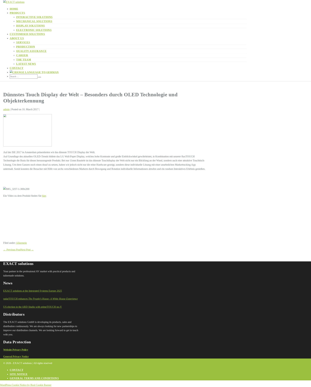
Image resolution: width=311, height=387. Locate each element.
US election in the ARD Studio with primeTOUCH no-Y (32, 306)
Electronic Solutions (34, 30)
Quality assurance (31, 51)
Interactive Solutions (34, 17)
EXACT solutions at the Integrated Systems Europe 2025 (32, 290)
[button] (128, 76)
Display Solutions (30, 25)
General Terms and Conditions (34, 378)
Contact (16, 68)
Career (22, 55)
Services (23, 42)
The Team (23, 59)
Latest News (26, 63)
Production (25, 46)
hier (44, 195)
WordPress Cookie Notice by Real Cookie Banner (25, 385)
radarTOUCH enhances (40, 298)
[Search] (39, 77)
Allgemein (21, 242)
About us (17, 38)
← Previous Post (11, 249)
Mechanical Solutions (34, 21)
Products (17, 12)
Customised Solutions (27, 34)
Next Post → (27, 249)
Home (14, 8)
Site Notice (19, 374)
